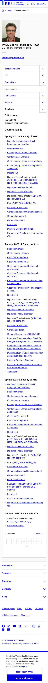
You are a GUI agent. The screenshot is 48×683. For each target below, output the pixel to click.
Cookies (35, 643)
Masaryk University (16, 640)
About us (6, 581)
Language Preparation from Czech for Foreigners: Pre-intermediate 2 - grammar (24, 487)
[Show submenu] (42, 565)
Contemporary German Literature (22, 153)
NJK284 (33, 180)
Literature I (12, 224)
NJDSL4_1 (25, 521)
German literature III (16, 479)
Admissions (8, 565)
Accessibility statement (22, 643)
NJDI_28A (36, 196)
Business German (15, 148)
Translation (12, 372)
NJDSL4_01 (13, 521)
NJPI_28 (20, 199)
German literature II (16, 220)
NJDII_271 (13, 302)
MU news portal (8, 609)
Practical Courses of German (20, 229)
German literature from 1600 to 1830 (23, 334)
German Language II (16, 216)
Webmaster (6, 643)
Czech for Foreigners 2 (17, 262)
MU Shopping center (10, 615)
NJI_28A (11, 199)
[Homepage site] (13, 3)
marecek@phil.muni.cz (13, 58)
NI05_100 (18, 203)
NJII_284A (23, 180)
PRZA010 (22, 183)
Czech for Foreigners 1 (17, 257)
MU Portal (39, 609)
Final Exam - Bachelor (17, 207)
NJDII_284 (13, 180)
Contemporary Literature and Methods (24, 161)
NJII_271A (23, 302)
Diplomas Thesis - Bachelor (20, 192)
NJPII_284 (12, 183)
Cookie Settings (19, 666)
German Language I (16, 330)
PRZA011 (32, 183)
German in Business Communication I (24, 212)
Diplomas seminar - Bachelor (20, 187)
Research (6, 573)
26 (26, 546)
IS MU (19, 609)
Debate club (12, 173)
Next (38, 534)
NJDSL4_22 (29, 203)
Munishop (25, 615)
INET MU (28, 609)
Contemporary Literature (18, 157)
